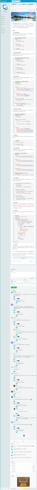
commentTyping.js (21, 246)
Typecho (28, 488)
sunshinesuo (15, 366)
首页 (13, 10)
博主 (18, 298)
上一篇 (13, 266)
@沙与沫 (17, 405)
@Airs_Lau (17, 326)
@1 (16, 314)
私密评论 (32, 278)
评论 (12, 271)
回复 (16, 302)
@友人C (17, 363)
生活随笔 (13, 6)
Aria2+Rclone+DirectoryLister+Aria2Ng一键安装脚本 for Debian (23, 457)
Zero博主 (24, 253)
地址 (11, 283)
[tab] (14, 441)
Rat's (16, 298)
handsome (34, 488)
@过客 (17, 350)
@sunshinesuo (18, 382)
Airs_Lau (14, 317)
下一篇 (34, 266)
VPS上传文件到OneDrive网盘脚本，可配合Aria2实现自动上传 (23, 451)
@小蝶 (17, 430)
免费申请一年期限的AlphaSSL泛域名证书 (20, 454)
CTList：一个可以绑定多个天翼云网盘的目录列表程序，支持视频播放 (24, 446)
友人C (14, 353)
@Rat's (17, 331)
